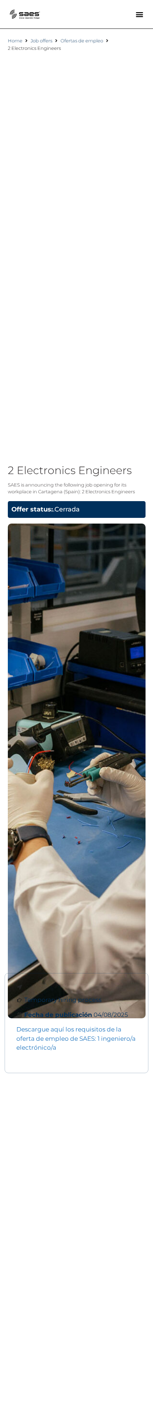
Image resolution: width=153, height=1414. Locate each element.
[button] (140, 14)
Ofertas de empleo (81, 40)
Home (15, 40)
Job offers (41, 40)
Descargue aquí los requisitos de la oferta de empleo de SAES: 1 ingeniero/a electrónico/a (76, 1038)
